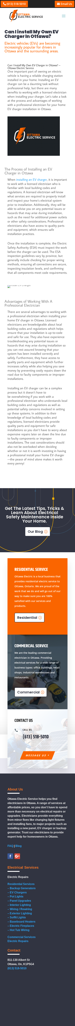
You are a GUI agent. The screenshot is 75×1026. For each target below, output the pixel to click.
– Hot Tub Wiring (18, 930)
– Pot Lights (15, 896)
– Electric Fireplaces (21, 925)
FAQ (10, 845)
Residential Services (21, 884)
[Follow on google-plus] (17, 856)
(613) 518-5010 (16, 4)
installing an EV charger (31, 180)
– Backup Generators (22, 888)
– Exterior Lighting (20, 913)
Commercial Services (22, 937)
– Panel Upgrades (19, 900)
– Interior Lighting (19, 904)
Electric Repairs (18, 941)
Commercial (28, 692)
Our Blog (35, 531)
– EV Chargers (17, 892)
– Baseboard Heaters (21, 921)
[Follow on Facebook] (10, 856)
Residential (27, 617)
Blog (18, 845)
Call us (27, 730)
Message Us (36, 755)
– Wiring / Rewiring (20, 909)
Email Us (66, 4)
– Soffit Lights (17, 917)
